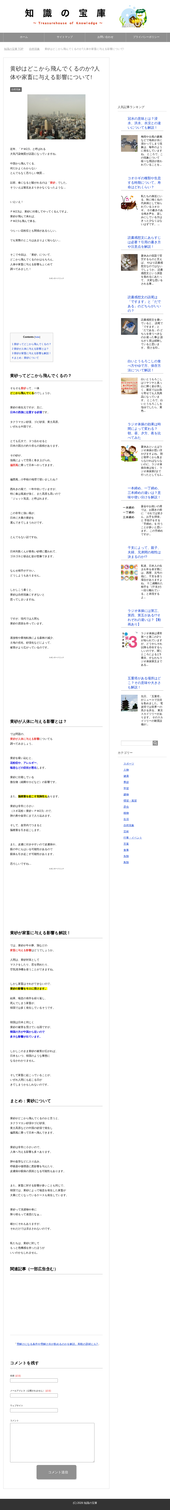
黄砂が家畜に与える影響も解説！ (31, 353)
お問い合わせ (105, 37)
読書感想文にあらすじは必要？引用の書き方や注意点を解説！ (144, 242)
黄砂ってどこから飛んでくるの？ (31, 344)
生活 (126, 819)
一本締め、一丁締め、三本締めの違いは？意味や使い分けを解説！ (144, 492)
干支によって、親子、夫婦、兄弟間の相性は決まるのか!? (144, 552)
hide (37, 337)
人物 (126, 769)
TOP (15, 49)
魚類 (126, 856)
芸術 (126, 831)
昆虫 (126, 806)
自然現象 (16, 89)
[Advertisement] (56, 301)
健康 (126, 776)
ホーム (24, 37)
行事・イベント (133, 837)
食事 (126, 850)
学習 (126, 788)
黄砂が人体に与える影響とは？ (30, 348)
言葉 (126, 843)
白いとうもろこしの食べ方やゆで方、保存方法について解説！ (144, 365)
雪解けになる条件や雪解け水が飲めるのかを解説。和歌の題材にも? (57, 1344)
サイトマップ (65, 37)
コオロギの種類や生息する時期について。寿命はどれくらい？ (144, 182)
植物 (126, 813)
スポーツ (129, 763)
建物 (126, 794)
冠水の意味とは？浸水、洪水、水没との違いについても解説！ (144, 123)
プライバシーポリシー (146, 37)
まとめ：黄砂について (25, 357)
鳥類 (126, 862)
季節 (126, 782)
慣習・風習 (130, 800)
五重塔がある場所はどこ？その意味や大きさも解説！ (144, 682)
